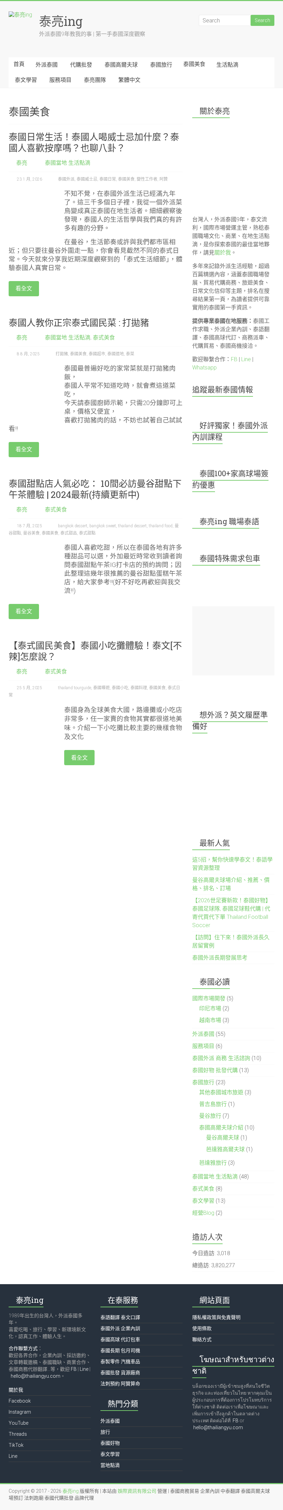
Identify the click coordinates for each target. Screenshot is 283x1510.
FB (234, 359)
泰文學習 (26, 80)
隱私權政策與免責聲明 (216, 1317)
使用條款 (202, 1328)
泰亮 (21, 163)
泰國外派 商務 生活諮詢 (221, 1058)
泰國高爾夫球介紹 (221, 1127)
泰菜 (130, 354)
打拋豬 (62, 354)
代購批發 (81, 64)
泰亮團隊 (95, 80)
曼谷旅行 (210, 1116)
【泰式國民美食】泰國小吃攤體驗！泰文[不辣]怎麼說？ (95, 650)
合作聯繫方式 (23, 1348)
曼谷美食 (31, 533)
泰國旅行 (161, 64)
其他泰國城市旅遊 (221, 1092)
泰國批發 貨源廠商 (120, 1372)
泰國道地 (115, 354)
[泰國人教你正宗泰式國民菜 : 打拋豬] (33, 367)
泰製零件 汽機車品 (120, 1361)
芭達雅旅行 (213, 1163)
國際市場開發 (208, 998)
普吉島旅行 (213, 1104)
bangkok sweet (102, 525)
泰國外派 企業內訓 (120, 1328)
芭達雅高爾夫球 (225, 1149)
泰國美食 (194, 64)
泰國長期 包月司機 (120, 1350)
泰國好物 (110, 1443)
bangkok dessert (72, 525)
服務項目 (60, 80)
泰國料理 (138, 687)
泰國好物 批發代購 (215, 1070)
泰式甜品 (68, 533)
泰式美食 (104, 337)
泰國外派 (66, 179)
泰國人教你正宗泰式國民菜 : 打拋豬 (79, 322)
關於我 (222, 252)
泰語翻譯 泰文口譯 (120, 1317)
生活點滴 (227, 64)
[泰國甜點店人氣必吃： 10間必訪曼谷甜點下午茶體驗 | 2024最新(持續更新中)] (33, 547)
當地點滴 (110, 1465)
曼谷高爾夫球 (222, 1137)
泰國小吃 (120, 687)
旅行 (105, 1432)
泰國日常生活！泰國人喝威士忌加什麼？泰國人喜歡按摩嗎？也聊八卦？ (94, 142)
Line (246, 359)
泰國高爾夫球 (121, 64)
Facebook (20, 1401)
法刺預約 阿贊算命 (120, 1383)
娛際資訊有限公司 (137, 1491)
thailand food (161, 525)
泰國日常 (107, 179)
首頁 (19, 64)
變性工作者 (147, 179)
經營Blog (203, 1213)
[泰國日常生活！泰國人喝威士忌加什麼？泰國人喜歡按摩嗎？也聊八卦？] (33, 193)
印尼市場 (210, 1008)
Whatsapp (204, 367)
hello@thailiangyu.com (35, 1376)
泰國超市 (97, 354)
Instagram (20, 1412)
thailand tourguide (74, 687)
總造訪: (201, 1265)
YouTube (18, 1423)
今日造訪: (204, 1253)
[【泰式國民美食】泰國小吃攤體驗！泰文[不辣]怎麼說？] (33, 708)
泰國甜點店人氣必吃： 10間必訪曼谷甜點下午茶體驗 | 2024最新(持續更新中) (95, 489)
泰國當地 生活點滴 (67, 163)
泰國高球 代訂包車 (120, 1339)
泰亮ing (60, 21)
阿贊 (163, 179)
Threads (18, 1434)
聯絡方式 (202, 1339)
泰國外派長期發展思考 (219, 957)
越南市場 (210, 1020)
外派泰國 (47, 64)
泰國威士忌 (87, 179)
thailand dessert (132, 525)
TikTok (16, 1445)
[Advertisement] (233, 640)
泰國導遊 (101, 687)
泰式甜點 (87, 533)
